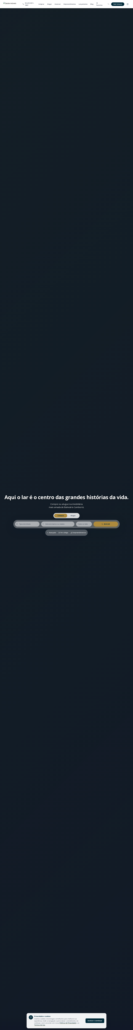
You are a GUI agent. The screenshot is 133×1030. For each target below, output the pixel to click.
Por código (64, 533)
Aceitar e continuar (95, 1021)
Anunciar (58, 4)
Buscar (107, 524)
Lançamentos (83, 4)
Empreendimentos (70, 4)
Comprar (41, 4)
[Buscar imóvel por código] (108, 4)
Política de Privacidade (68, 1023)
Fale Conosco (117, 4)
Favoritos (99, 5)
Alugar (49, 4)
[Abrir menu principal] (128, 4)
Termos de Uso (39, 1025)
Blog (91, 4)
